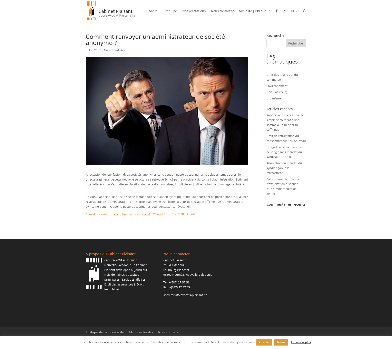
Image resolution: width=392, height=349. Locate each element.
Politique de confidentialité (105, 332)
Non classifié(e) (114, 50)
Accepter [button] (264, 342)
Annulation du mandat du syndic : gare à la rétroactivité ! (284, 168)
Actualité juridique (252, 11)
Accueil (154, 11)
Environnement (276, 86)
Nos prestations (194, 11)
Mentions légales (141, 332)
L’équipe (171, 11)
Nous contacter (222, 11)
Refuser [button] (281, 342)
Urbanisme (274, 98)
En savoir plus (301, 342)
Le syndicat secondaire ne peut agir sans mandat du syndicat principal (284, 152)
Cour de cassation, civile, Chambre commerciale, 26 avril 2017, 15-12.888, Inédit (140, 214)
